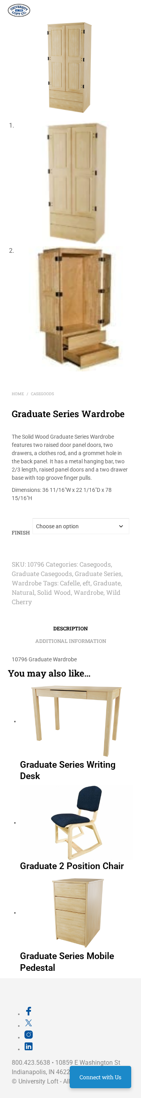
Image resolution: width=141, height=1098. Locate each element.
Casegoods (42, 393)
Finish (21, 532)
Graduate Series (98, 573)
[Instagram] (28, 1037)
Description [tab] (70, 628)
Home (18, 393)
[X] (28, 1025)
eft (86, 583)
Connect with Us (100, 1077)
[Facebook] (28, 1014)
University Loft (38, 1081)
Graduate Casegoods (42, 573)
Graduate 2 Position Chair (72, 866)
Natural (23, 592)
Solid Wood (54, 592)
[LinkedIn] (28, 1049)
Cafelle (70, 583)
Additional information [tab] (70, 640)
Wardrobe (27, 583)
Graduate (107, 583)
